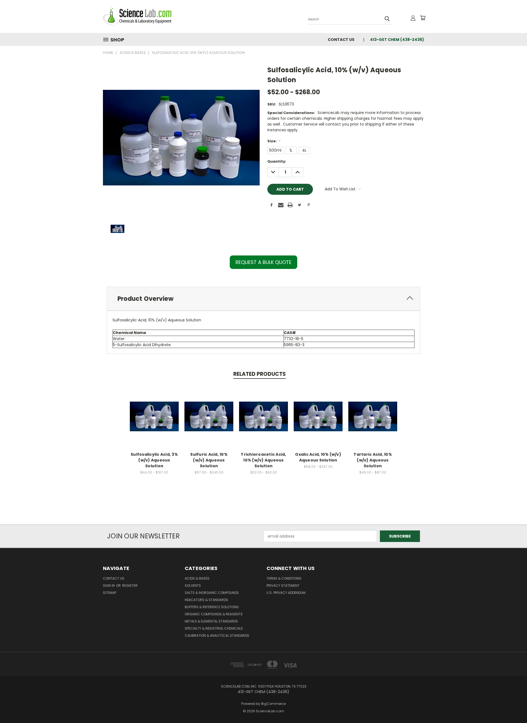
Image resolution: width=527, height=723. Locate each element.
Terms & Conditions (284, 578)
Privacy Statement (283, 585)
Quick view (154, 410)
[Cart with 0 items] (422, 18)
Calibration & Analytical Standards (217, 635)
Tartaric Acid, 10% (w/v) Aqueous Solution (373, 460)
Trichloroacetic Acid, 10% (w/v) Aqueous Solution (263, 460)
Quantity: (276, 161)
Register (130, 585)
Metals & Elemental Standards (211, 621)
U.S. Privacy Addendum (286, 592)
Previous (512, 706)
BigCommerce (273, 703)
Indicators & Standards (206, 599)
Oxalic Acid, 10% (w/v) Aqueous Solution (318, 457)
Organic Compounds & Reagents (214, 614)
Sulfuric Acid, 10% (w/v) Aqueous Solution (209, 460)
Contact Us (341, 39)
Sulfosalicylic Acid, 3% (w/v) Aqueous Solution (154, 460)
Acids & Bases (197, 578)
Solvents (193, 585)
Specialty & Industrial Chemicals (214, 628)
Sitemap (109, 592)
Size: (274, 141)
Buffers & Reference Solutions (212, 607)
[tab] (263, 299)
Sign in (109, 585)
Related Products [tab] (259, 374)
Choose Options (154, 420)
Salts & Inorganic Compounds (212, 592)
